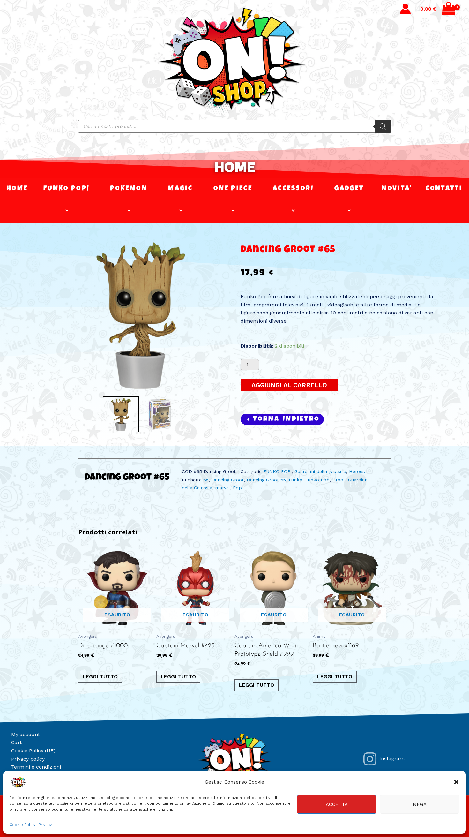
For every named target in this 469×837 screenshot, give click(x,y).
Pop (237, 487)
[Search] (383, 126)
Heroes (357, 471)
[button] (456, 782)
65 (206, 479)
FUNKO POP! (66, 188)
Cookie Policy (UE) (33, 751)
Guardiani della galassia (320, 471)
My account (25, 734)
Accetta (337, 804)
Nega (420, 804)
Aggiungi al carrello (289, 385)
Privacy (45, 824)
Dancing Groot (228, 479)
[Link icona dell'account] (405, 8)
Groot (338, 479)
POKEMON (128, 188)
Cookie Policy (22, 824)
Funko (295, 479)
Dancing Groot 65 (266, 479)
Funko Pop (317, 479)
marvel (222, 487)
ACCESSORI (293, 188)
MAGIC (180, 188)
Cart (16, 742)
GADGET (349, 188)
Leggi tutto (100, 677)
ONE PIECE (232, 188)
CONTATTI (444, 188)
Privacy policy (28, 759)
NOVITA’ (397, 188)
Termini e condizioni (36, 767)
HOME (234, 167)
